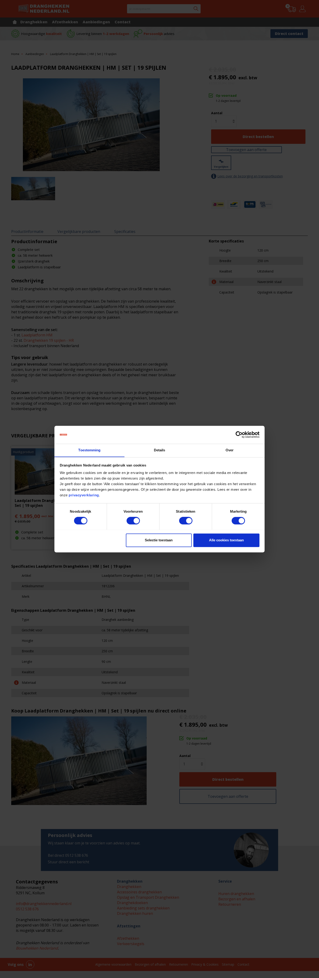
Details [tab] (159, 450)
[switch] (133, 520)
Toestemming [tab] (89, 450)
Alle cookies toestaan (226, 540)
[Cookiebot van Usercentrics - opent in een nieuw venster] (239, 434)
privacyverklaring (84, 495)
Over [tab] (230, 450)
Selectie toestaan (159, 540)
